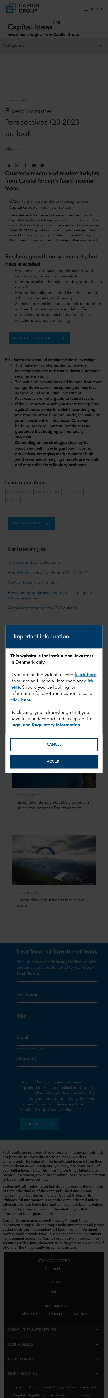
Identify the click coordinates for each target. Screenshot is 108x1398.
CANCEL (54, 744)
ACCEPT (54, 762)
